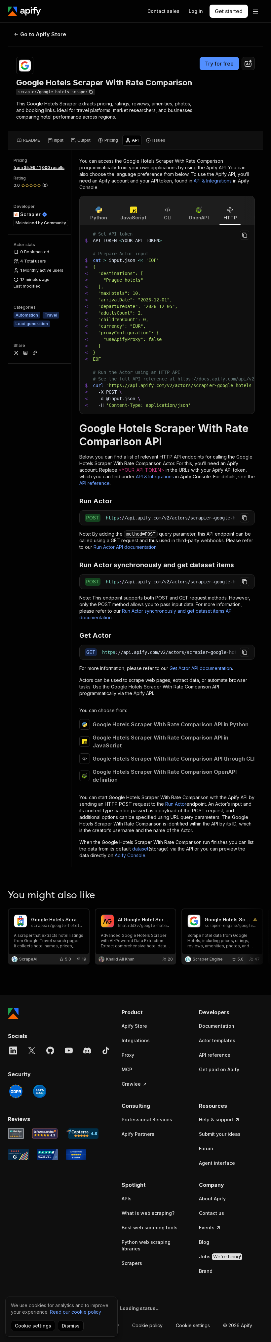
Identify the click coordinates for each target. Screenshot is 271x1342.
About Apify (212, 1198)
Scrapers (132, 1263)
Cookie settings (193, 1325)
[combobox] (248, 63)
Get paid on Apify (219, 1069)
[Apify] (24, 11)
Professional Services (147, 1119)
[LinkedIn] (13, 1050)
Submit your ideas (220, 1134)
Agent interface (217, 1163)
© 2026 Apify (237, 1325)
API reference (94, 483)
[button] (154, 1012)
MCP (127, 1069)
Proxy (128, 1055)
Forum (206, 1148)
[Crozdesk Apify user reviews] (76, 1154)
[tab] (28, 140)
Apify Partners (138, 1134)
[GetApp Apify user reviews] (16, 1133)
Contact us (211, 1213)
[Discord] (87, 1050)
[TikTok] (105, 1050)
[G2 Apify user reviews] (18, 1154)
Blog (204, 1242)
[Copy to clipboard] (244, 235)
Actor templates (217, 1040)
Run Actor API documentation (125, 547)
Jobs (220, 1256)
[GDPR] (16, 1091)
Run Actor (175, 804)
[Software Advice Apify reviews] (45, 1133)
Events (206, 1227)
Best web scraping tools (149, 1227)
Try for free (219, 63)
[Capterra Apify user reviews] (82, 1133)
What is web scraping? (148, 1213)
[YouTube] (68, 1050)
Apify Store (134, 1026)
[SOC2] (40, 1091)
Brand (206, 1271)
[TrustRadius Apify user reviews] (47, 1154)
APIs (127, 1198)
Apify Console (130, 855)
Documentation (216, 1026)
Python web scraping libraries (146, 1245)
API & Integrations (213, 180)
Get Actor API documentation (201, 668)
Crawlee (131, 1084)
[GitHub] (50, 1050)
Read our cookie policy (75, 1312)
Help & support (216, 1119)
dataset (140, 849)
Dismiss (71, 1325)
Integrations (136, 1040)
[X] (31, 1050)
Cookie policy (147, 1325)
